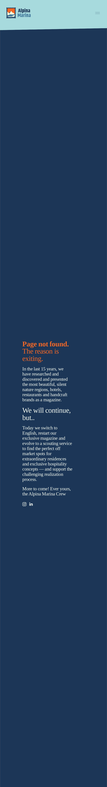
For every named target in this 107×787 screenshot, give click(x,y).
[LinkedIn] (31, 504)
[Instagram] (24, 504)
